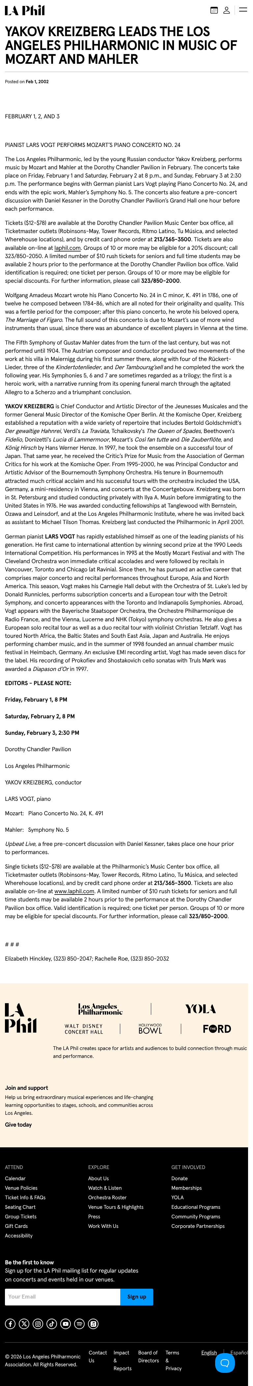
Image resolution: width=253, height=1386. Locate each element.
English (209, 1353)
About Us (98, 1179)
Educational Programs (195, 1207)
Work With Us (103, 1226)
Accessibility (19, 1236)
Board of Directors (148, 1357)
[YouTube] (65, 1324)
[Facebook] (10, 1324)
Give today (18, 1125)
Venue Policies (21, 1188)
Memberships (186, 1188)
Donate (179, 1179)
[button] (243, 10)
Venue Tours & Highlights (116, 1207)
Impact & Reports (123, 1361)
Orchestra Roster (107, 1198)
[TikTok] (51, 1324)
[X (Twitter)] (24, 1324)
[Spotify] (79, 1324)
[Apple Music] (93, 1324)
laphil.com (67, 248)
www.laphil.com (74, 892)
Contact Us (98, 1357)
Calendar (15, 1179)
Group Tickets (21, 1217)
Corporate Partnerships (198, 1226)
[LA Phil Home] (24, 10)
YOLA (177, 1198)
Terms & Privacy (174, 1361)
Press (94, 1217)
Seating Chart (20, 1207)
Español (239, 1353)
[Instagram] (38, 1324)
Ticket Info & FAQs (25, 1198)
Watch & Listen (105, 1188)
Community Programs (195, 1217)
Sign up (136, 1297)
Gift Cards (16, 1226)
